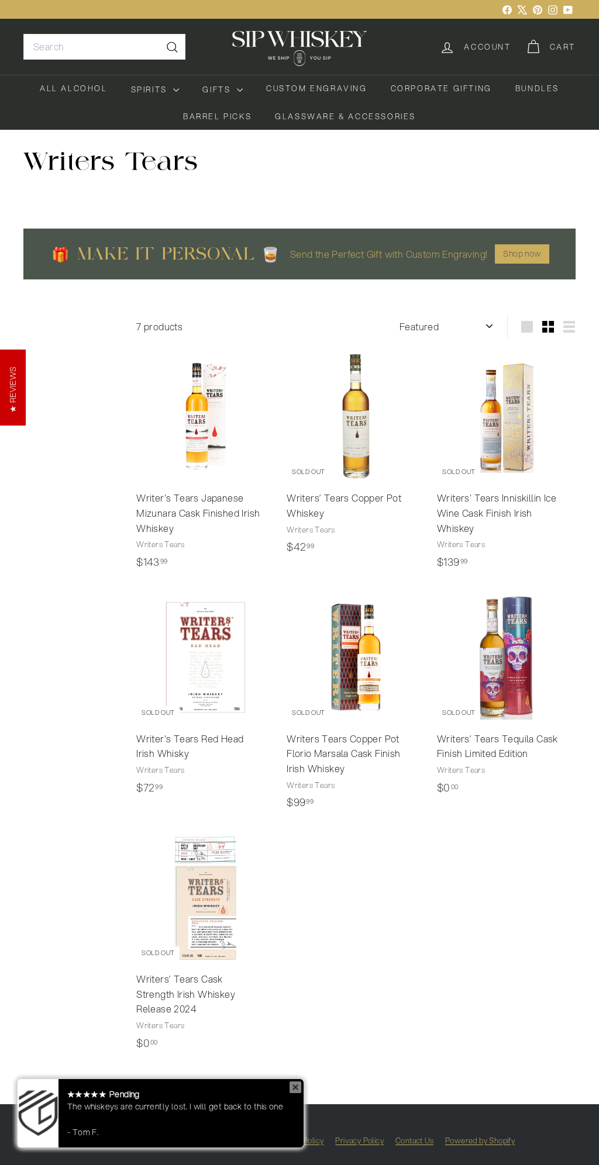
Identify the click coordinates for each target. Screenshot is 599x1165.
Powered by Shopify (480, 1140)
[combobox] (104, 47)
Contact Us (414, 1140)
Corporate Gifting (441, 88)
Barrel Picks (217, 116)
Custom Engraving (316, 88)
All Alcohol (74, 88)
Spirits (151, 89)
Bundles (537, 88)
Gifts (218, 89)
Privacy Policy (359, 1140)
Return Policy (300, 1140)
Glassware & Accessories (345, 116)
